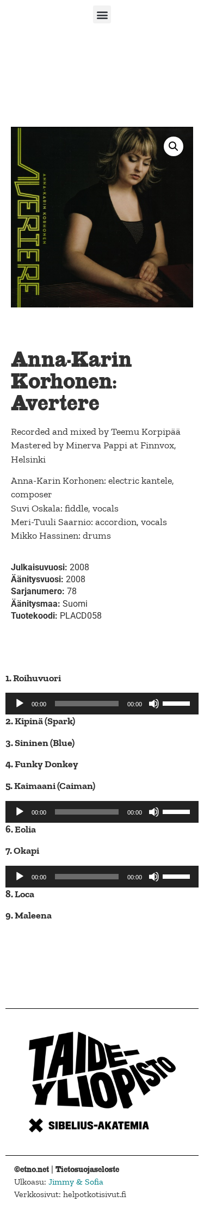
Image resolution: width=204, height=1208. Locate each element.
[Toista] (19, 703)
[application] (102, 703)
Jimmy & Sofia (75, 1181)
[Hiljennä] (154, 703)
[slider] (178, 702)
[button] (102, 14)
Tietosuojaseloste (87, 1169)
